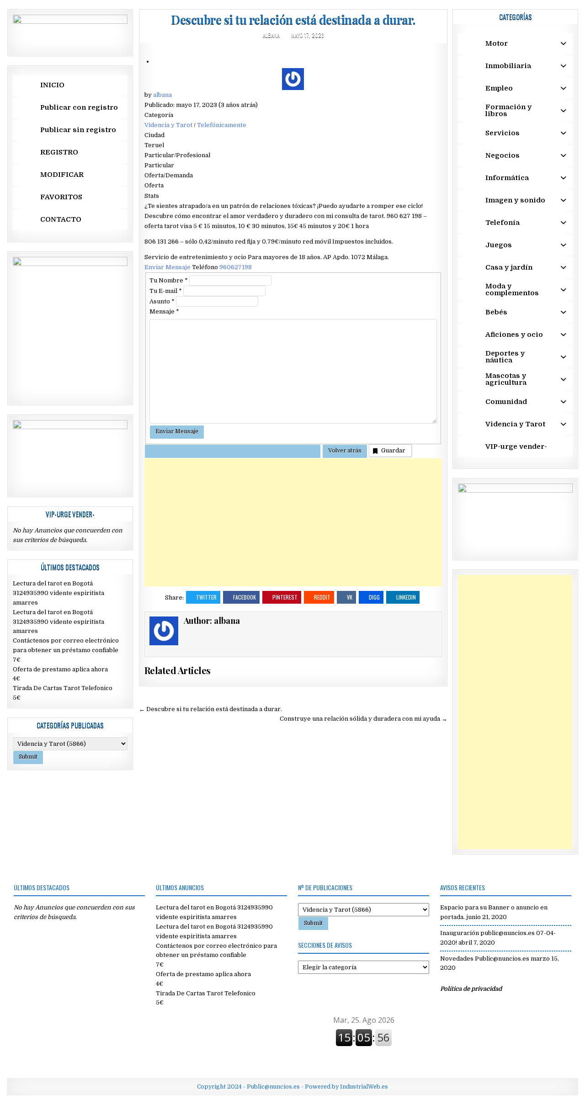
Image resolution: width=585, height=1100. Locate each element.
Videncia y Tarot (168, 125)
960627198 (235, 267)
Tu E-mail (165, 290)
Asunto (162, 301)
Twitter (206, 597)
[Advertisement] (293, 522)
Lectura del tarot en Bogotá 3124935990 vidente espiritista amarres (58, 593)
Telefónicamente (221, 125)
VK (349, 597)
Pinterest (285, 597)
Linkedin (406, 597)
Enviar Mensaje (168, 267)
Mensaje (164, 311)
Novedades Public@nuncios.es (484, 958)
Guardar (393, 450)
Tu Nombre (168, 280)
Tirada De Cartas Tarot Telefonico (62, 688)
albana (271, 35)
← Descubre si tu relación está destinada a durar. (210, 709)
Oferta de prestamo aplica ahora (60, 669)
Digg (374, 597)
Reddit (322, 597)
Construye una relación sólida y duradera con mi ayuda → (363, 718)
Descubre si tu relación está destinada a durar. (293, 19)
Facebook (244, 597)
